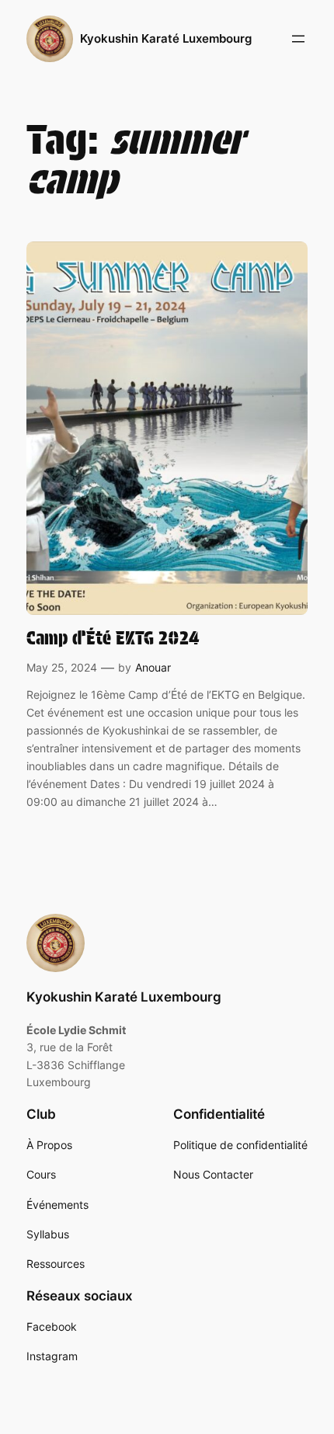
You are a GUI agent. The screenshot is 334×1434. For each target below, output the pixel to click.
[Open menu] (298, 39)
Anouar (153, 667)
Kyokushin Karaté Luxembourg (166, 39)
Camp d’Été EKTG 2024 (112, 638)
